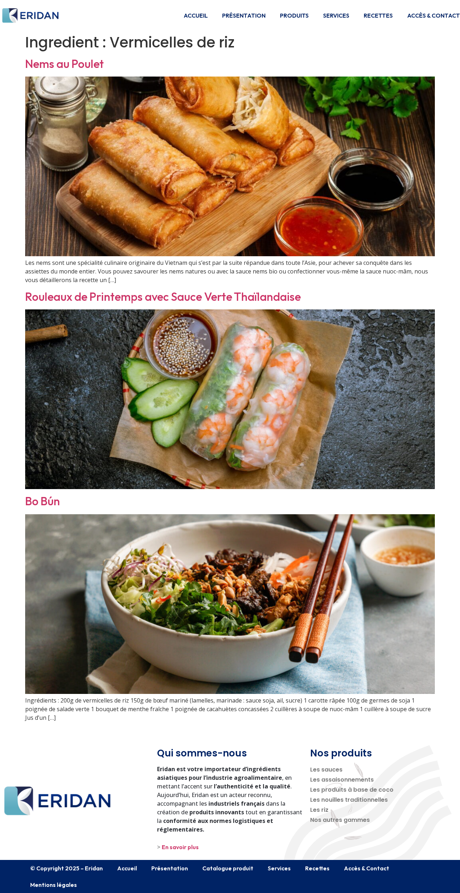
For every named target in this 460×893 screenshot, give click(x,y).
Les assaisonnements (342, 779)
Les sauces (326, 769)
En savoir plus (180, 847)
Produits (294, 15)
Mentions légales (53, 884)
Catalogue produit (227, 868)
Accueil (196, 15)
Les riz (319, 810)
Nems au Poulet (64, 63)
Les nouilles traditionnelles (349, 800)
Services (336, 15)
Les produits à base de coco (352, 790)
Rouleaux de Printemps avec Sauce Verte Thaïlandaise (163, 296)
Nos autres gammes (340, 820)
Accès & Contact (433, 15)
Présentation (244, 15)
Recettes (378, 15)
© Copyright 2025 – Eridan (66, 868)
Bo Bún (42, 501)
